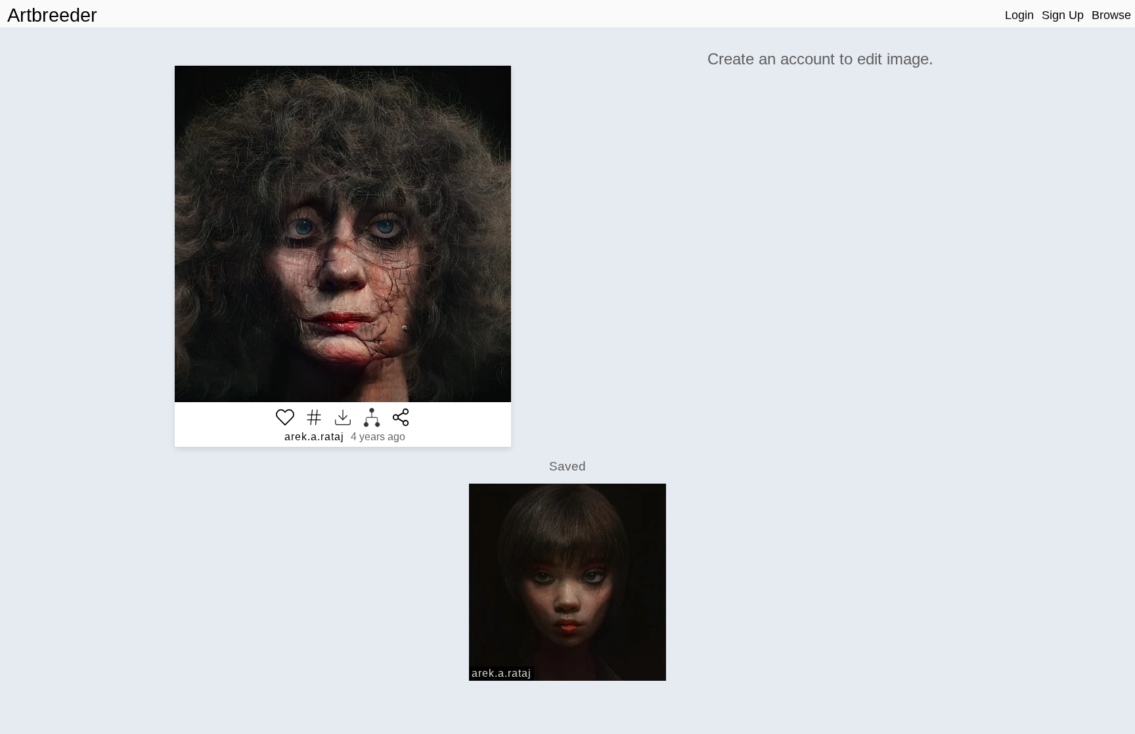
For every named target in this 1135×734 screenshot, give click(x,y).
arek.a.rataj (314, 436)
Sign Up (1063, 15)
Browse (1111, 15)
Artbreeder (52, 15)
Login (1019, 15)
